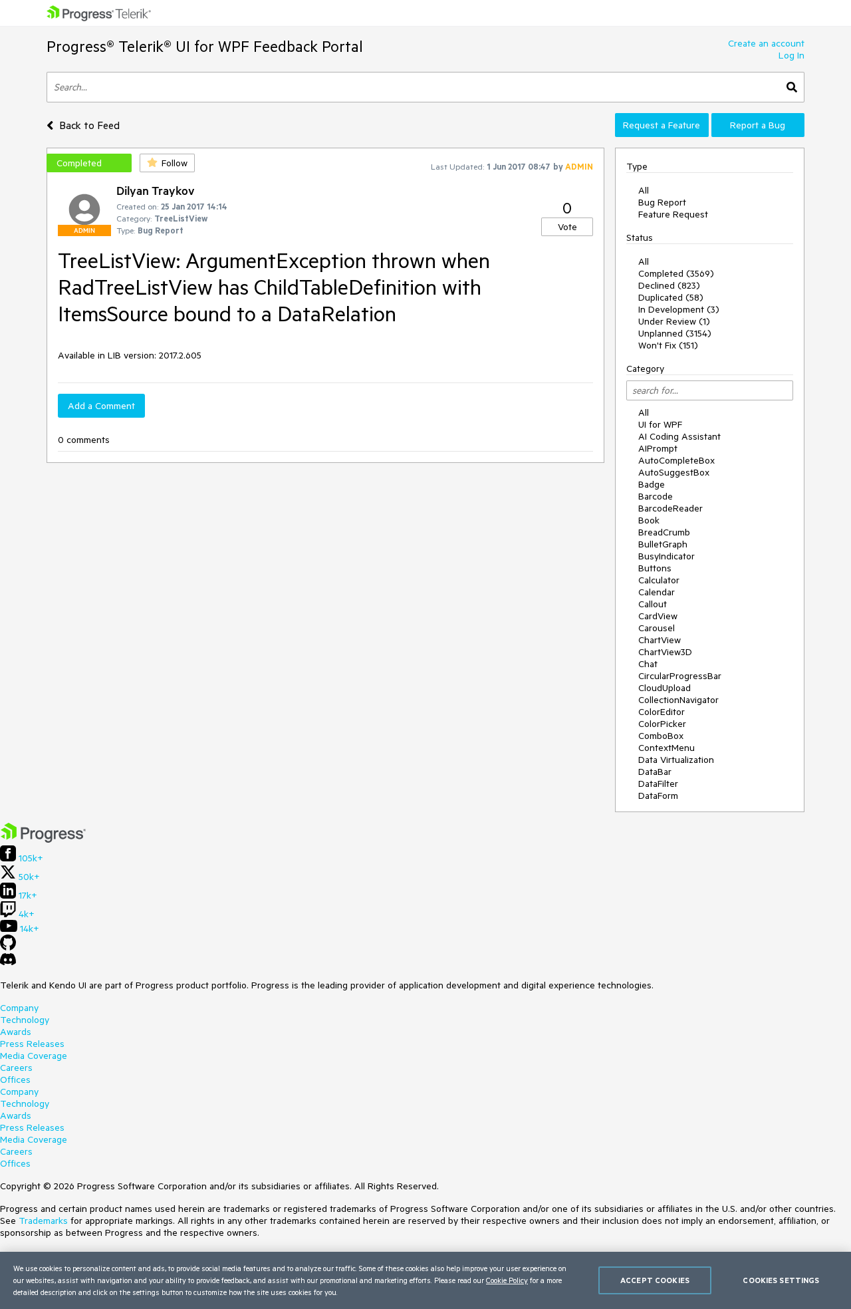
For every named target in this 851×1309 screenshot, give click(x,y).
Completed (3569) (676, 273)
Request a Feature (661, 125)
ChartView (659, 640)
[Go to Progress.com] (43, 839)
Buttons (654, 568)
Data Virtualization (676, 760)
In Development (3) (678, 309)
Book (649, 520)
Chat (648, 664)
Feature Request (673, 214)
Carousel (656, 628)
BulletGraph (662, 544)
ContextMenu (666, 748)
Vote (567, 227)
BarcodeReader (670, 508)
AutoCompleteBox (676, 460)
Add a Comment (101, 406)
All (643, 190)
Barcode (655, 496)
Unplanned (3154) (674, 333)
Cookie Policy (507, 1280)
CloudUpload (664, 688)
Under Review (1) (674, 321)
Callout (652, 604)
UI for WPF (660, 424)
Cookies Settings (781, 1280)
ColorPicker (662, 724)
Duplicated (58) (670, 297)
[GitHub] (8, 947)
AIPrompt (657, 448)
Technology (24, 1020)
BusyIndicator (666, 556)
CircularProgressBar (679, 676)
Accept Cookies (654, 1280)
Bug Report (662, 202)
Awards (15, 1032)
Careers (16, 1068)
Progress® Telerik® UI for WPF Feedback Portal (205, 46)
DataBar (654, 772)
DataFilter (658, 784)
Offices (15, 1080)
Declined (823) (669, 285)
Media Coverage (33, 1056)
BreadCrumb (664, 532)
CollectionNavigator (678, 700)
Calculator (658, 580)
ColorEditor (661, 712)
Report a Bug (757, 125)
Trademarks (43, 1221)
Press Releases (32, 1044)
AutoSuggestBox (673, 472)
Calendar (656, 592)
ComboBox (660, 736)
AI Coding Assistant (679, 436)
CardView (657, 616)
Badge (651, 484)
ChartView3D (665, 652)
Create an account (766, 43)
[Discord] (8, 962)
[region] (425, 1280)
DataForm (658, 795)
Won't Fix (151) (668, 345)
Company (19, 1008)
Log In (791, 55)
